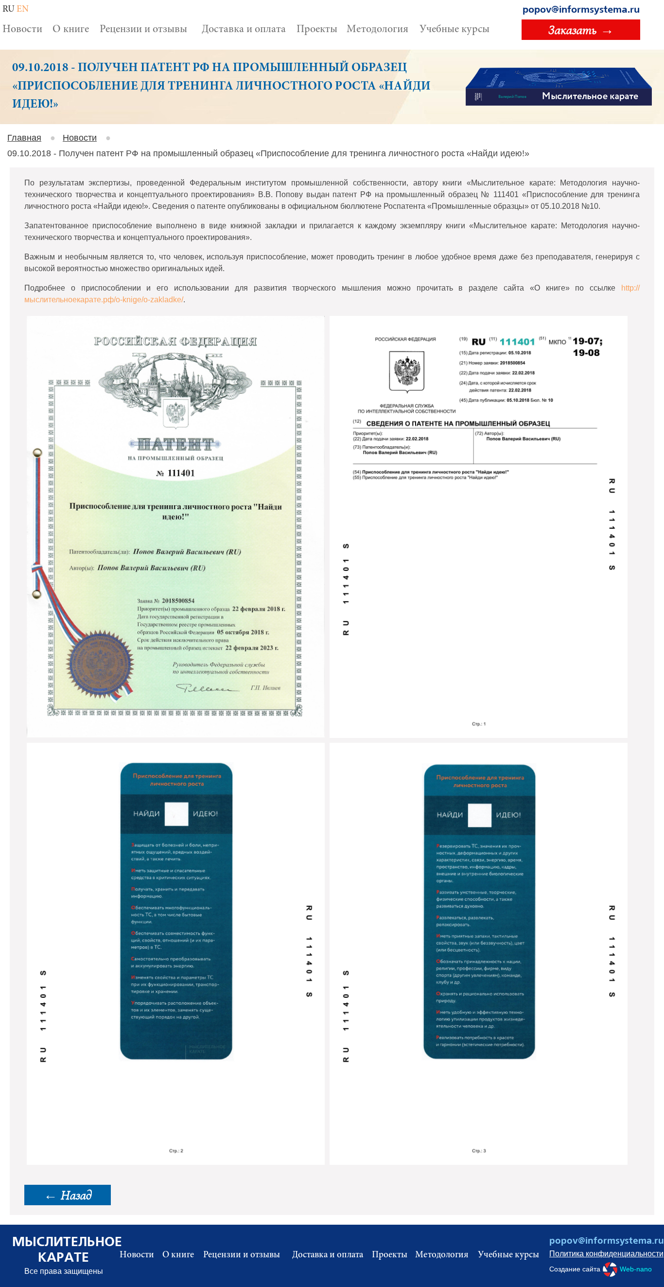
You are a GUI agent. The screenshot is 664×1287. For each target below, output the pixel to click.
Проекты (317, 29)
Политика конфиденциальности (600, 1254)
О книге (70, 29)
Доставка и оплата (244, 29)
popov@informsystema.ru (581, 10)
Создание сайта (600, 1269)
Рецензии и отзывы (143, 29)
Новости (22, 29)
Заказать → (581, 29)
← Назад (67, 1195)
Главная (24, 138)
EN (23, 9)
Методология (377, 29)
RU (8, 9)
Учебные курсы (454, 29)
